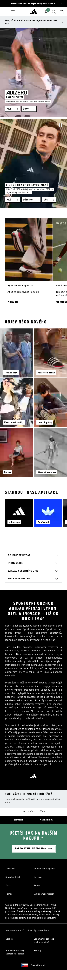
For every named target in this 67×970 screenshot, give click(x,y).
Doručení (10, 869)
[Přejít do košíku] (62, 12)
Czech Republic (38, 965)
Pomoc (37, 885)
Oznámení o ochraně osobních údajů (44, 940)
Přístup (37, 950)
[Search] (54, 12)
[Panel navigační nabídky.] (5, 12)
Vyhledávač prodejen (44, 894)
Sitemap (38, 877)
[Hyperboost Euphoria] (29, 262)
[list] (33, 262)
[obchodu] (33, 13)
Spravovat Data (41, 930)
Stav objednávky (13, 877)
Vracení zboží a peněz (44, 869)
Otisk (8, 885)
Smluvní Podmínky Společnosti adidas (15, 952)
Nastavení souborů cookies (19, 930)
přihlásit (18, 820)
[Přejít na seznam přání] (13, 12)
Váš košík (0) (46, 820)
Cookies (9, 939)
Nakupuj (13, 301)
